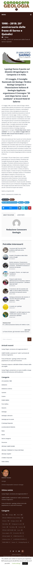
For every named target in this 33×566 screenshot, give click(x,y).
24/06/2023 (12, 285)
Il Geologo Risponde (7, 423)
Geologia (4, 411)
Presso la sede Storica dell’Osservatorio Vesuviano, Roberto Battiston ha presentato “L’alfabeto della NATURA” (19, 281)
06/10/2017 (12, 308)
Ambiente (4, 385)
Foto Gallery (5, 404)
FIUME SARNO (5, 400)
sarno (27, 202)
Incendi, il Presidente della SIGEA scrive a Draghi (18, 256)
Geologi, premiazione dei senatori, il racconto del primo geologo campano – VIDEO (19, 298)
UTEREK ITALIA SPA (7, 457)
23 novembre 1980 (7, 381)
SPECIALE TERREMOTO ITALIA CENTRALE (13, 450)
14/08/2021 (12, 258)
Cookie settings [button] (16, 563)
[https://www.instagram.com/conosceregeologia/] (16, 551)
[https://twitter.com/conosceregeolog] (13, 551)
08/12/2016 (12, 302)
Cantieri (4, 392)
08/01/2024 (12, 317)
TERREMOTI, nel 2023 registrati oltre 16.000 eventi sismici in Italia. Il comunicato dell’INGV (19, 313)
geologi (21, 202)
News (6, 37)
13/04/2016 (12, 269)
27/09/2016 (12, 275)
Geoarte (4, 408)
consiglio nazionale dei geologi (10, 202)
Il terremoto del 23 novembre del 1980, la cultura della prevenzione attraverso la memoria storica (18, 290)
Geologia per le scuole (8, 419)
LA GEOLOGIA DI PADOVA (8, 427)
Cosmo (3, 396)
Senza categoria (6, 438)
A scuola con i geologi (15, 306)
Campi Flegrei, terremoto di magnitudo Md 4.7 (15, 349)
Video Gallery (5, 461)
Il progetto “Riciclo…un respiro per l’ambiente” (19, 273)
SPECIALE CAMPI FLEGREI (8, 446)
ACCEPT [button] (25, 563)
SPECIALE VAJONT (6, 454)
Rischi (3, 434)
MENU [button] (4, 14)
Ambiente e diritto (7, 388)
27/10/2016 (12, 251)
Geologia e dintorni (7, 415)
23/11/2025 (12, 293)
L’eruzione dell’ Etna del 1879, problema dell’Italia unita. (17, 249)
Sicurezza (4, 442)
